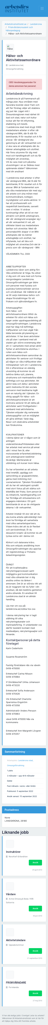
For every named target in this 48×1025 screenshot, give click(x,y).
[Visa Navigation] (42, 8)
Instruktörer (13, 851)
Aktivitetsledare (15, 940)
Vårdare (11, 894)
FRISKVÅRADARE (16, 982)
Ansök (35, 862)
